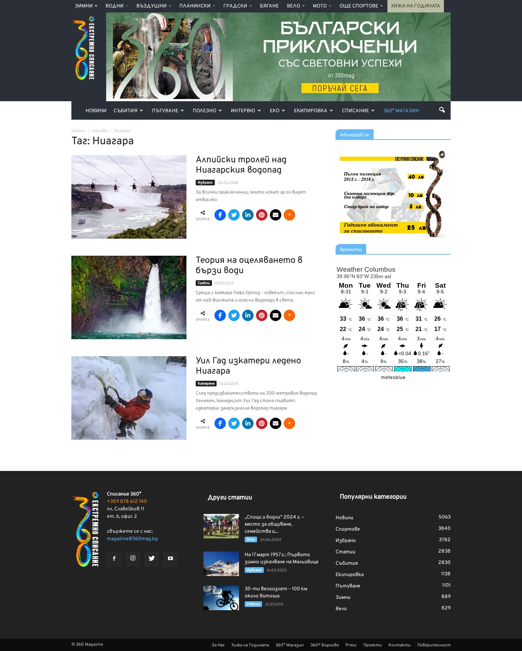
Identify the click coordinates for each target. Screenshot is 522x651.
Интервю (243, 111)
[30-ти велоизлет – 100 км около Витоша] (221, 598)
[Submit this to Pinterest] (261, 215)
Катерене (206, 383)
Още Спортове (358, 6)
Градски (235, 6)
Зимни (84, 6)
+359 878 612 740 (127, 502)
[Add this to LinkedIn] (248, 215)
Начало (78, 131)
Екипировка (310, 111)
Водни (114, 6)
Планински (195, 6)
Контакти (399, 645)
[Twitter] (152, 559)
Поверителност (434, 645)
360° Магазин (401, 111)
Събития (125, 111)
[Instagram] (133, 559)
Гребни (204, 283)
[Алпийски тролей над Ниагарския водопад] (128, 197)
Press (351, 645)
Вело (293, 6)
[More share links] (289, 215)
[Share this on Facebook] (220, 215)
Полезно (204, 111)
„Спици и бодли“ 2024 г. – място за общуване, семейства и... (274, 524)
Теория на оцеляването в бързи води (249, 266)
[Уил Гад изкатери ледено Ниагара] (128, 398)
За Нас (218, 645)
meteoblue (393, 378)
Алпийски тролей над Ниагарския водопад (241, 165)
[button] (442, 109)
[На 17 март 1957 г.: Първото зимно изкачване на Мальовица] (221, 564)
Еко (274, 111)
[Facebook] (114, 559)
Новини (96, 111)
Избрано (205, 182)
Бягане (269, 6)
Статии (345, 552)
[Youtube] (170, 559)
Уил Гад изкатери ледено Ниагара (248, 366)
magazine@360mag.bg (132, 539)
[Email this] (275, 215)
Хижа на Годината (415, 6)
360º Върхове (324, 645)
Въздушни (151, 6)
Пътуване (165, 111)
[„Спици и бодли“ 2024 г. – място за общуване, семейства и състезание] (221, 526)
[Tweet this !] (234, 215)
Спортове (348, 529)
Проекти (372, 645)
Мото (320, 6)
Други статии (230, 498)
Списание (355, 111)
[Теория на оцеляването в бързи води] (128, 297)
